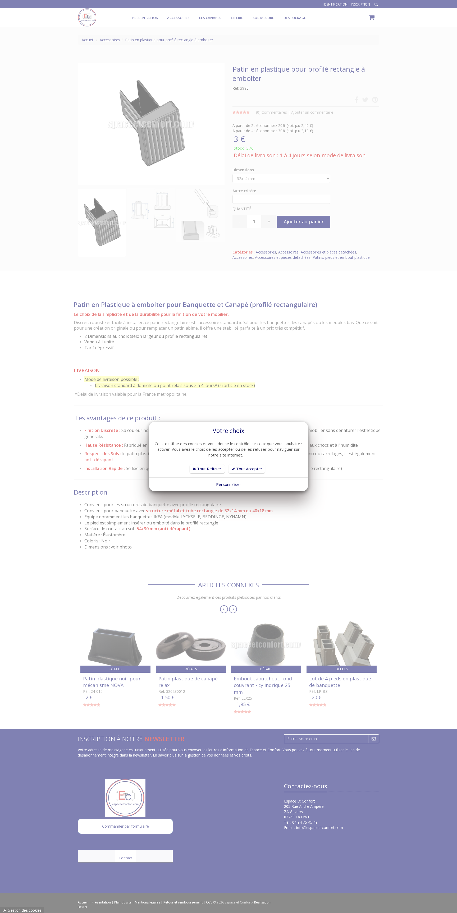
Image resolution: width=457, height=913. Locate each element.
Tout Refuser (208, 468)
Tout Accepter (248, 468)
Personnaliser (228, 484)
